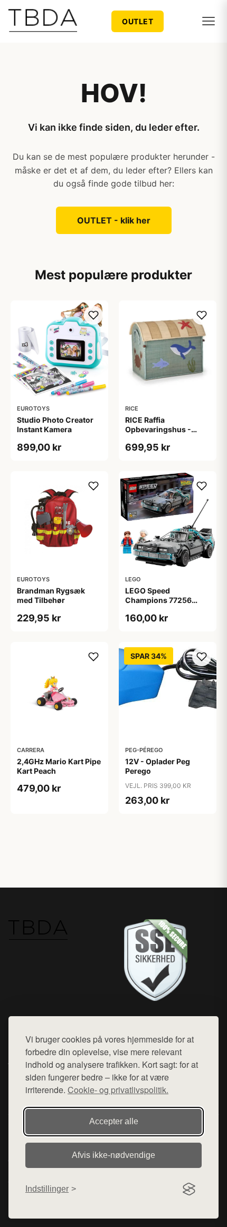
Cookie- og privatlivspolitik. (118, 1090)
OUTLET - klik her (113, 220)
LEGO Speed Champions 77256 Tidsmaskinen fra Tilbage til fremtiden (161, 605)
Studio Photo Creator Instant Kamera (55, 424)
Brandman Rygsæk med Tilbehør (51, 595)
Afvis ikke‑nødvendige (113, 1155)
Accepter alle (113, 1121)
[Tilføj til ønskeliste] (93, 315)
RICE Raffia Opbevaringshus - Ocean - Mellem (158, 429)
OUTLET (137, 21)
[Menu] (208, 21)
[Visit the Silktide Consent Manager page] (189, 1189)
